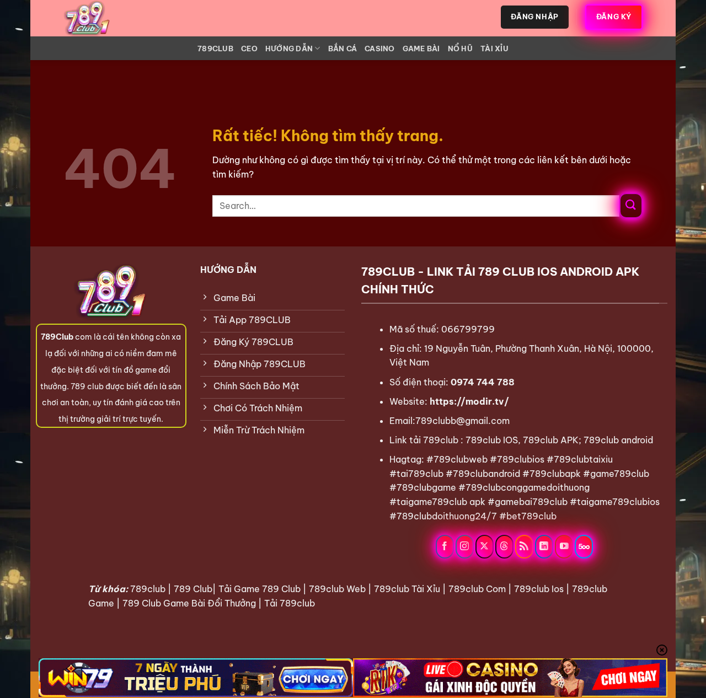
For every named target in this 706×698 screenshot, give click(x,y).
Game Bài (421, 48)
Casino (380, 48)
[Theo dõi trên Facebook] (445, 547)
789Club (215, 48)
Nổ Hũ (460, 48)
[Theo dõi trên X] (484, 547)
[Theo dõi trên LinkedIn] (544, 547)
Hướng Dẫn (289, 48)
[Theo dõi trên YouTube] (564, 547)
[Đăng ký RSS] (524, 547)
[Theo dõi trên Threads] (504, 547)
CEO (249, 48)
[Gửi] (631, 205)
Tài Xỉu (494, 48)
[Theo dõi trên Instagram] (465, 547)
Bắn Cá (342, 48)
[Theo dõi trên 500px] (584, 547)
